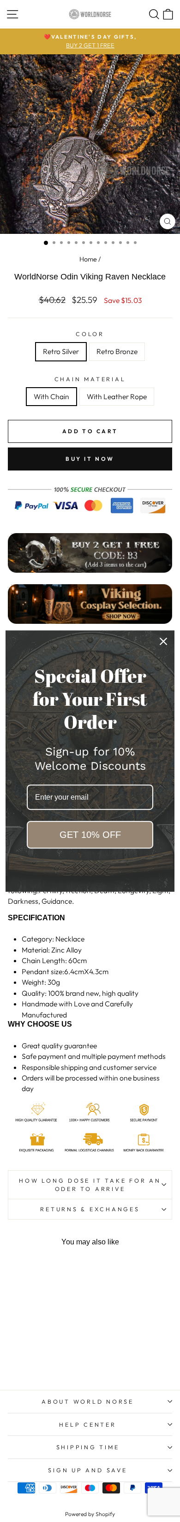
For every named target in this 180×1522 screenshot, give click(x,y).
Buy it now (90, 458)
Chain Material (90, 379)
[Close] (163, 641)
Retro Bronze (117, 351)
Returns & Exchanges (89, 1209)
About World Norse (88, 1401)
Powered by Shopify (90, 1513)
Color (90, 333)
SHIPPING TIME (88, 1447)
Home (88, 259)
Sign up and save (87, 1470)
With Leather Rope (117, 396)
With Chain (51, 396)
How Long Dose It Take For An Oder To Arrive (90, 1185)
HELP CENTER (87, 1424)
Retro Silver (61, 351)
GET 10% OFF (90, 835)
